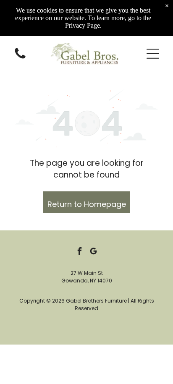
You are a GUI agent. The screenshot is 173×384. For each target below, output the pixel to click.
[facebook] (80, 252)
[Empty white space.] (20, 58)
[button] (153, 53)
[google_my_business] (94, 252)
